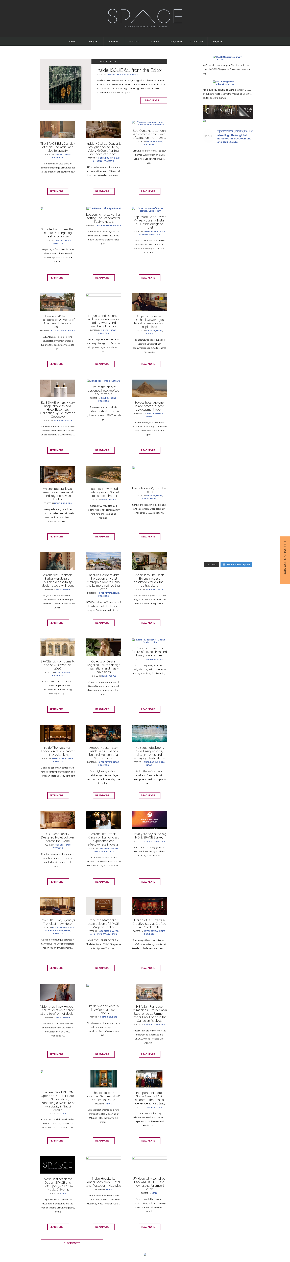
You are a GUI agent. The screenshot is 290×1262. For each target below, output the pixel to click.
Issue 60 (150, 331)
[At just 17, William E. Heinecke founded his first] (228, 439)
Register (218, 41)
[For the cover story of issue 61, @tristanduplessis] (228, 334)
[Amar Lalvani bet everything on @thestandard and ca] (228, 213)
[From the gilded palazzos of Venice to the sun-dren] (245, 334)
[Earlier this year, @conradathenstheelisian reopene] (211, 474)
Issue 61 (111, 74)
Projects (113, 41)
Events (155, 41)
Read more (152, 100)
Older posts (72, 1243)
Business (151, 659)
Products (134, 41)
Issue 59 (59, 845)
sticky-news (131, 74)
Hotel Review (105, 158)
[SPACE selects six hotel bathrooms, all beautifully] (245, 190)
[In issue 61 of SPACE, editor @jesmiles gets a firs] (211, 201)
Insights (149, 413)
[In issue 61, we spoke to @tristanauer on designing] (211, 323)
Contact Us (197, 41)
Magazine (176, 41)
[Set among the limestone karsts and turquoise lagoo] (245, 470)
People (93, 41)
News (72, 41)
